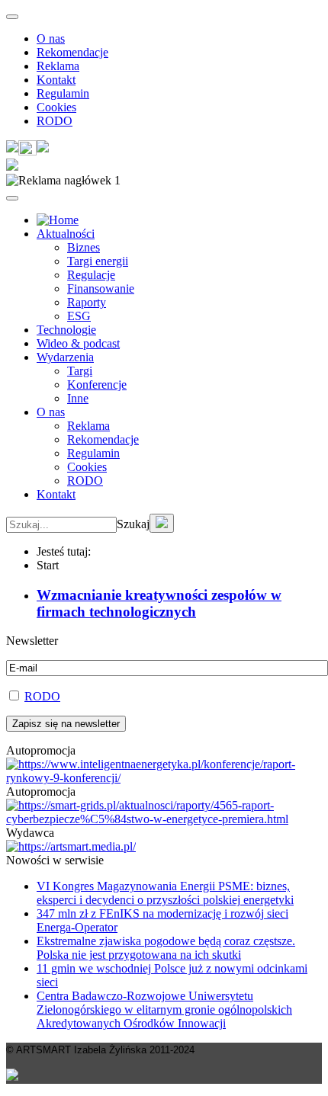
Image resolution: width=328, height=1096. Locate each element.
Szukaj (133, 524)
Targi (79, 370)
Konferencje (97, 384)
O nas (51, 38)
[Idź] (162, 523)
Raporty (86, 302)
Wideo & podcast (78, 343)
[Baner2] (164, 818)
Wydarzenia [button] (65, 357)
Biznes (83, 247)
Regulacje (91, 274)
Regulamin (63, 93)
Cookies (56, 107)
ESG (79, 315)
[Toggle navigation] (12, 16)
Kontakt (56, 79)
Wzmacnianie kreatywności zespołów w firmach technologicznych (159, 603)
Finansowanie (100, 288)
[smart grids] (58, 219)
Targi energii (97, 261)
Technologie (66, 329)
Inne (77, 398)
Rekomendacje (72, 52)
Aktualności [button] (66, 233)
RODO (54, 120)
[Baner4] (164, 777)
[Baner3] (71, 846)
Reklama (58, 65)
